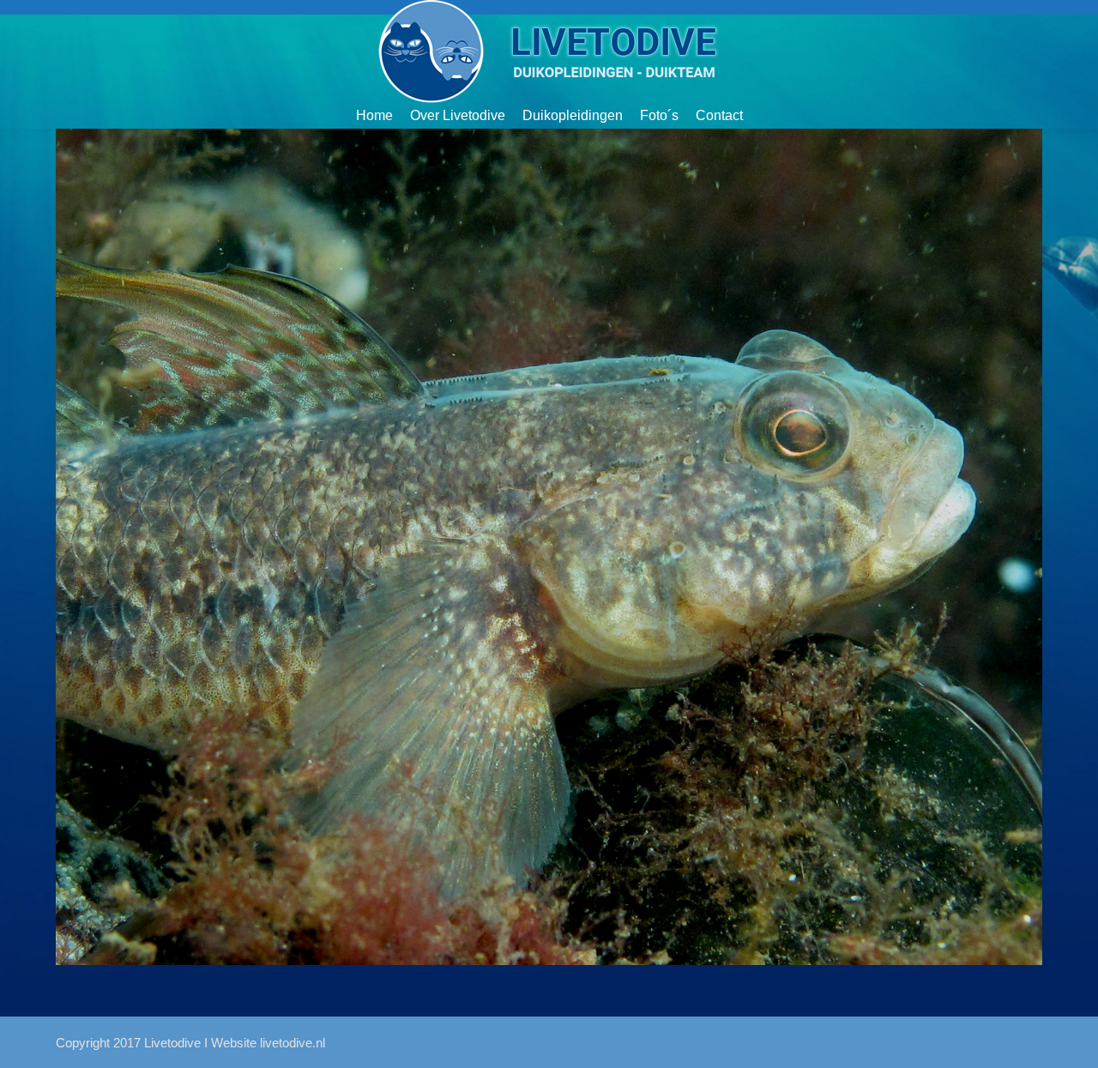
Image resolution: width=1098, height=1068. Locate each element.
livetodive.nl (292, 1042)
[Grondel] (549, 547)
